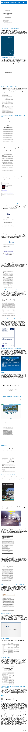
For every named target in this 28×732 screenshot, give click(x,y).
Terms (17, 728)
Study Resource (5, 2)
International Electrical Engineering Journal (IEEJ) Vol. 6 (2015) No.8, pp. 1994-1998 (13, 687)
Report (24, 730)
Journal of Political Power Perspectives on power (10, 203)
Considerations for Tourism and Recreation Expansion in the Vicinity (13, 116)
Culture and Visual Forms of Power (8, 503)
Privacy (21, 728)
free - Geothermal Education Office (8, 474)
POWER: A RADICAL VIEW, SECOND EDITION (9, 57)
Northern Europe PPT (5, 638)
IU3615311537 (3, 555)
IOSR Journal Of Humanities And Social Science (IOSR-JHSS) (12, 584)
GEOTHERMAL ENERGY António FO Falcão (9, 527)
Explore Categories (14, 2)
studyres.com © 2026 (5, 728)
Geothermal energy (4, 445)
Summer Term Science (5, 657)
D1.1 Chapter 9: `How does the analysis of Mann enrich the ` (12, 348)
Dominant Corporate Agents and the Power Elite (10, 260)
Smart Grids (3, 420)
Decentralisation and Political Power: (8, 145)
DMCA (26, 728)
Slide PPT (2, 372)
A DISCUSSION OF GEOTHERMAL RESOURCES (10, 86)
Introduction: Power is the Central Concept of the (11, 174)
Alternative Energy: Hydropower (7, 613)
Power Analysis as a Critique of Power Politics (10, 28)
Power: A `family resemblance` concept (8, 232)
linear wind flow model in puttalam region (9, 289)
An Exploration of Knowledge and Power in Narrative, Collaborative (11, 319)
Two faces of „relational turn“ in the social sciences (11, 396)
